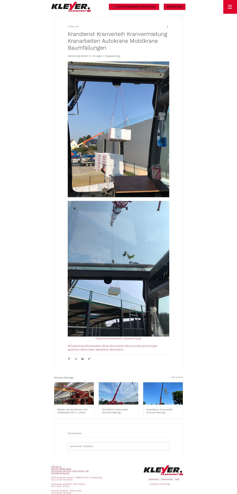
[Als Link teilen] (89, 358)
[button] (230, 7)
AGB (177, 479)
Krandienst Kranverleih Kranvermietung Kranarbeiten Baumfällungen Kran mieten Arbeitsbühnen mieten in (118, 411)
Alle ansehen (177, 377)
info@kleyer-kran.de (60, 473)
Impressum (154, 479)
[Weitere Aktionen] (167, 26)
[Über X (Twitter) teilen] (75, 358)
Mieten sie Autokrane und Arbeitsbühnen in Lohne (72, 411)
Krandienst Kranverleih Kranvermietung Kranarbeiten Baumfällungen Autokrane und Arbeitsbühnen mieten (162, 411)
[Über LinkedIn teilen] (82, 358)
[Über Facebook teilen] (69, 358)
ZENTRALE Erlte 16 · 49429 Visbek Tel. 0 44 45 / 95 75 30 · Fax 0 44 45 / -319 (70, 468)
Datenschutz (167, 479)
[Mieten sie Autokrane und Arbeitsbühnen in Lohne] (74, 393)
